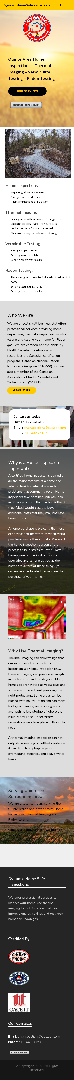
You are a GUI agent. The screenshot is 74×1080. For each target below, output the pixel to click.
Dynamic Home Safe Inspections (26, 5)
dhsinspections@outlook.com (45, 428)
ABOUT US (21, 390)
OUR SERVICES (27, 91)
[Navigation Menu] (69, 5)
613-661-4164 (36, 433)
